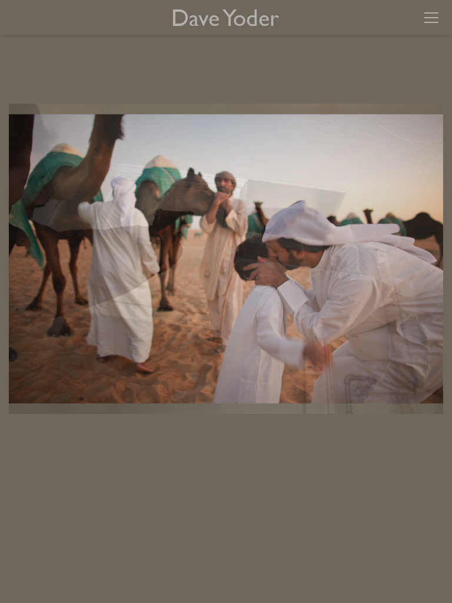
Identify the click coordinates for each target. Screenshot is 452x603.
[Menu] (431, 17)
